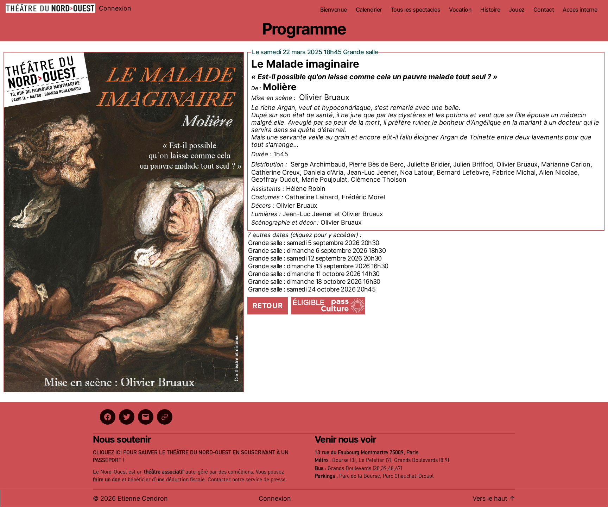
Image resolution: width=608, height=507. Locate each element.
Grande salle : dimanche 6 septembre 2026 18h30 (317, 250)
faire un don (106, 479)
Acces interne (580, 9)
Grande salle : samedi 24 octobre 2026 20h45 (311, 289)
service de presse (266, 479)
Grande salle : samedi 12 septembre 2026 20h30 (315, 258)
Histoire (490, 9)
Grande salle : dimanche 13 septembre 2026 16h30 (318, 266)
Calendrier (369, 9)
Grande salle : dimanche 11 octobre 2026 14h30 (314, 273)
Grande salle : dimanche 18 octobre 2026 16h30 (314, 281)
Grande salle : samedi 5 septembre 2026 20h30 (313, 242)
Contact (543, 9)
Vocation (460, 9)
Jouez (517, 9)
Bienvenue (333, 9)
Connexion (115, 8)
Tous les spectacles (416, 9)
